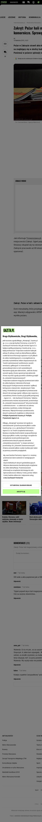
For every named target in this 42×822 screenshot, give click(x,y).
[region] (21, 411)
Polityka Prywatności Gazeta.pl (14, 415)
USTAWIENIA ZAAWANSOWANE (21, 485)
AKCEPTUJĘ (21, 492)
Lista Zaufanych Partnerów (13, 478)
